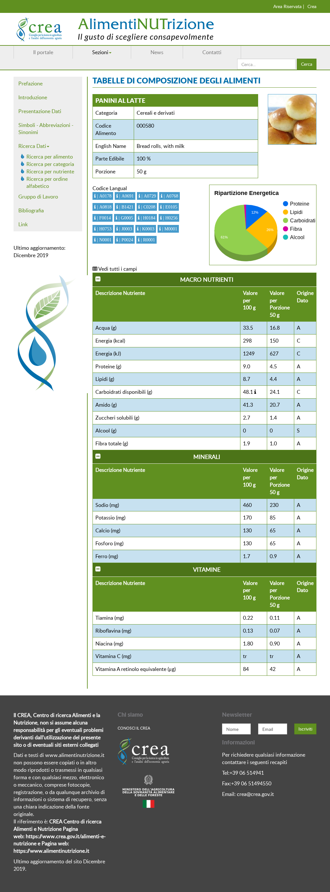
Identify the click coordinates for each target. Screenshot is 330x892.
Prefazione (30, 83)
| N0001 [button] (104, 240)
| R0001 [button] (147, 240)
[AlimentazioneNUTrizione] (134, 29)
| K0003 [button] (146, 229)
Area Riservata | (288, 6)
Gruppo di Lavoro (38, 196)
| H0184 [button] (147, 218)
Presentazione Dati (39, 111)
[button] (255, 391)
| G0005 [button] (125, 218)
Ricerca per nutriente (50, 171)
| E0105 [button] (169, 207)
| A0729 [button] (148, 196)
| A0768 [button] (170, 196)
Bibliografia (31, 210)
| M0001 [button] (169, 229)
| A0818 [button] (104, 207)
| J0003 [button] (125, 229)
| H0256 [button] (170, 218)
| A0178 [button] (104, 196)
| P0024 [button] (125, 240)
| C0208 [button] (147, 207)
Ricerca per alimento (49, 156)
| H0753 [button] (104, 229)
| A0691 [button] (126, 196)
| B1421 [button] (125, 207)
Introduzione (32, 97)
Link (23, 224)
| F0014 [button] (103, 218)
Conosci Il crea (134, 728)
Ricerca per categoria (50, 164)
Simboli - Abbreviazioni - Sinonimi (45, 128)
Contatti (211, 52)
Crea (311, 6)
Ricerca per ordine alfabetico (47, 182)
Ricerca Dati (32, 146)
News (156, 52)
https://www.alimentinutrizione (49, 850)
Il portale (43, 52)
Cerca (306, 64)
